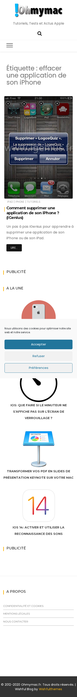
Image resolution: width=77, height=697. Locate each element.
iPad (10, 202)
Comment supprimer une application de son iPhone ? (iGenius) (32, 213)
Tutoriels (33, 202)
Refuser (39, 356)
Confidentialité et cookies (23, 605)
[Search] (39, 33)
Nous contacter (15, 621)
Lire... (14, 247)
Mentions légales (16, 613)
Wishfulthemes (50, 689)
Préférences (38, 367)
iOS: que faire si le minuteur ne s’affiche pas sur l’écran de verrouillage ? (38, 411)
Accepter (38, 344)
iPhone (19, 202)
